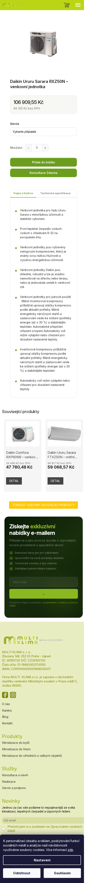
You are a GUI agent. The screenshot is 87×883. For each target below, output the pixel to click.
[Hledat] (57, 5)
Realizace (9, 781)
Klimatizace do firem (16, 749)
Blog (5, 717)
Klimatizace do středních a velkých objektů (32, 756)
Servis (14, 123)
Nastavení (42, 860)
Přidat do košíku (43, 162)
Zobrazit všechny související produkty (43, 505)
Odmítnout (21, 873)
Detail (14, 481)
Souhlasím (62, 873)
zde (70, 850)
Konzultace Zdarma (43, 172)
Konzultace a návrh (15, 775)
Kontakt (7, 723)
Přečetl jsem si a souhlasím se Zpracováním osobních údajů (44, 829)
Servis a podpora (14, 788)
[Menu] (78, 5)
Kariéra (7, 710)
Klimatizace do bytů (16, 743)
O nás (6, 704)
